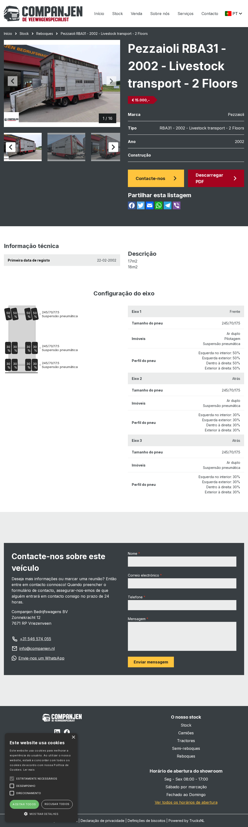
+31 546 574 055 (35, 638)
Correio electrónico (143, 575)
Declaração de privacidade (102, 821)
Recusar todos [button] (57, 804)
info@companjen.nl (37, 648)
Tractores (186, 740)
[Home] (43, 13)
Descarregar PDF (209, 178)
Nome (132, 553)
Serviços (186, 13)
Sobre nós (160, 13)
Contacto (210, 13)
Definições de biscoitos (146, 821)
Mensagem (137, 619)
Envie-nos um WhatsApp (41, 658)
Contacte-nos (150, 178)
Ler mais (29, 769)
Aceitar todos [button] (24, 804)
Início (99, 13)
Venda (136, 13)
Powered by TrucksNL (186, 821)
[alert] (41, 777)
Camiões (186, 732)
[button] (41, 813)
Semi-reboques (186, 748)
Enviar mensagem (151, 662)
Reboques (44, 33)
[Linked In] (57, 733)
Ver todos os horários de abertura (186, 802)
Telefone (135, 597)
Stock (117, 13)
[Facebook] (67, 733)
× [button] (73, 737)
